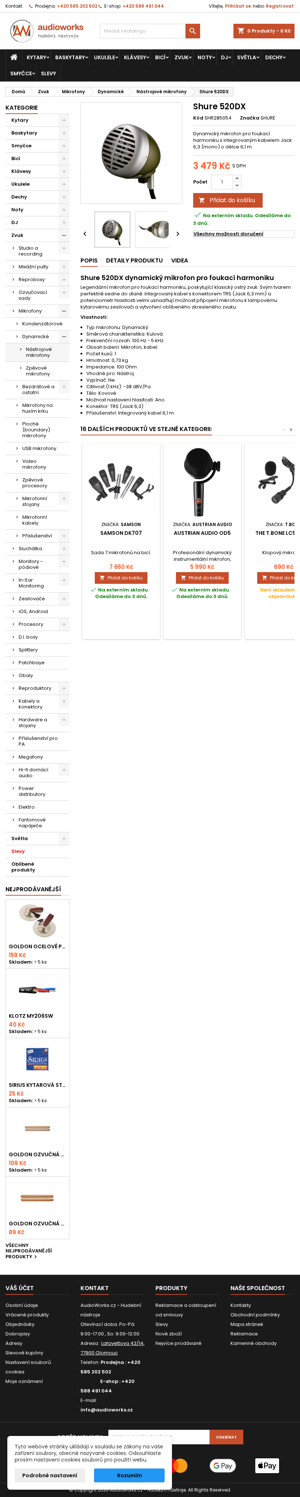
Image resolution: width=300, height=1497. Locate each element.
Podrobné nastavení (49, 1475)
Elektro (27, 807)
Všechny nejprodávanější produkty (28, 1251)
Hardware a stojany (33, 722)
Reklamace (244, 1333)
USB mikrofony (39, 448)
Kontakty (240, 1305)
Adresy (13, 1343)
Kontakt (13, 6)
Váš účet (19, 1288)
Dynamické (35, 336)
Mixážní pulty (33, 266)
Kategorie (21, 107)
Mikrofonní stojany (34, 501)
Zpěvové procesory (34, 482)
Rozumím (129, 1475)
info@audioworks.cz (106, 1409)
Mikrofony (30, 310)
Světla (246, 57)
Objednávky (19, 1324)
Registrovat (280, 6)
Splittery (28, 649)
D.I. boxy (28, 637)
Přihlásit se (238, 6)
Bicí (160, 57)
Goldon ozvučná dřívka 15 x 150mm (37, 1223)
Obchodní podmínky (255, 1314)
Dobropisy (17, 1333)
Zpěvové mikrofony (38, 370)
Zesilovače (32, 598)
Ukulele (104, 57)
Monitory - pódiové (31, 564)
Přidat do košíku (227, 200)
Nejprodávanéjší (33, 889)
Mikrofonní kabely (34, 520)
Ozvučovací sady (33, 295)
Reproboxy (32, 279)
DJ (224, 57)
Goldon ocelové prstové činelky (37, 946)
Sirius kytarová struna (37, 1085)
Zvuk (181, 57)
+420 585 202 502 (77, 6)
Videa (179, 260)
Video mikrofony (34, 464)
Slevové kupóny (24, 1352)
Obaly (26, 675)
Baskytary (70, 57)
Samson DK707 (121, 533)
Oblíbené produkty (23, 867)
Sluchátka (30, 548)
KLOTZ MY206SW (31, 1016)
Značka (249, 118)
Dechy (273, 57)
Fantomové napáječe (32, 822)
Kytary (36, 57)
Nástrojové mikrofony (39, 352)
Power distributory (32, 791)
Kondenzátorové (42, 323)
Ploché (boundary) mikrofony (36, 429)
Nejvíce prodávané (178, 1343)
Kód (198, 118)
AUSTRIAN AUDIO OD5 (202, 533)
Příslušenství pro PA (38, 741)
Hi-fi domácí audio (33, 772)
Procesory (31, 624)
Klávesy (135, 57)
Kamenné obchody (253, 1343)
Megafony (31, 756)
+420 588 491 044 (143, 6)
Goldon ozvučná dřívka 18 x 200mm (37, 1154)
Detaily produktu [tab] (134, 260)
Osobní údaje (21, 1305)
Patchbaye (32, 662)
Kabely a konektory (30, 704)
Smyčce (21, 73)
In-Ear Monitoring (31, 583)
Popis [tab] (89, 260)
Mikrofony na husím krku (37, 408)
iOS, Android (33, 611)
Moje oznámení (24, 1381)
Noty (205, 57)
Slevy (48, 73)
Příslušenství (37, 535)
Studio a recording (30, 251)
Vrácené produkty (27, 1314)
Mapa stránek (246, 1324)
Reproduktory (35, 688)
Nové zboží (168, 1333)
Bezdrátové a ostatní (38, 389)
